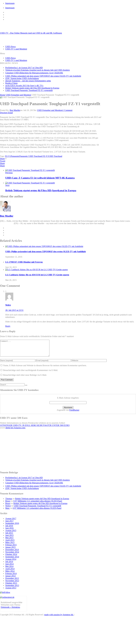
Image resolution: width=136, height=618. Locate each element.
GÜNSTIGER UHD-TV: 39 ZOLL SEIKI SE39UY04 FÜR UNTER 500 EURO (35, 425)
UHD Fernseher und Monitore (50, 110)
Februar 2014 (11, 573)
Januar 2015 (10, 547)
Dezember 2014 (12, 549)
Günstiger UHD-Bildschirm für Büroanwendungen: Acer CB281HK (34, 73)
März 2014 (9, 571)
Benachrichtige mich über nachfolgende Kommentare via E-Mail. (30, 370)
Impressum (9, 3)
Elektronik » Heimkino (10, 607)
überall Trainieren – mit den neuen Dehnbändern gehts (28, 81)
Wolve (8, 305)
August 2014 (10, 559)
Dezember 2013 (12, 578)
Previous (9, 173)
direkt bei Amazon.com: (15, 428)
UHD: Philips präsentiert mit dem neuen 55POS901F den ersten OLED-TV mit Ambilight (43, 76)
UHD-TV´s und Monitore (16, 49)
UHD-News (10, 46)
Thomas (8, 498)
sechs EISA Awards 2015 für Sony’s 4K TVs (24, 85)
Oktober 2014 (11, 554)
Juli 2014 (9, 561)
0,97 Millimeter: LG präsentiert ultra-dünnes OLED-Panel (37, 501)
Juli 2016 (9, 526)
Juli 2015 (9, 533)
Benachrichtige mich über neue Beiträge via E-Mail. (25, 375)
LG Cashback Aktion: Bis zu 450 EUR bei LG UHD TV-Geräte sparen (37, 275)
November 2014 (12, 552)
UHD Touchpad (55, 156)
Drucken (3, 113)
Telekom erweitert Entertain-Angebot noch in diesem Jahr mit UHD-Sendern (37, 70)
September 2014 (12, 557)
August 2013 (10, 588)
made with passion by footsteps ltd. (59, 614)
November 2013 (12, 580)
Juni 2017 (9, 521)
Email (10, 113)
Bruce (7, 501)
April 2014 (9, 569)
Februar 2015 (11, 545)
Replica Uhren (11, 83)
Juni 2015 (9, 535)
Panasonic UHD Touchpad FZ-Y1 (33, 156)
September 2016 (12, 523)
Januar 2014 (10, 576)
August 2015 (10, 530)
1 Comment (67, 110)
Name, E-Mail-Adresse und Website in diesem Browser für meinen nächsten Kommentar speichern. (45, 365)
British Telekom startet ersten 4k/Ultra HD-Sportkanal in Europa (32, 88)
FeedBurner (74, 410)
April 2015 (9, 540)
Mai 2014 (9, 566)
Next (7, 185)
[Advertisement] (119, 134)
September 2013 (12, 585)
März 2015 (9, 542)
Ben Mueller (15, 110)
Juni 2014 (9, 564)
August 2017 (10, 518)
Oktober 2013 (11, 583)
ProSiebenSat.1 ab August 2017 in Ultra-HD (24, 68)
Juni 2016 (9, 528)
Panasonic (15, 156)
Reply (7, 326)
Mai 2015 (9, 537)
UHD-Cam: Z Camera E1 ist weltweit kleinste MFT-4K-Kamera (40, 177)
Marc (7, 508)
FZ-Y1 (8, 156)
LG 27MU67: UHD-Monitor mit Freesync (24, 262)
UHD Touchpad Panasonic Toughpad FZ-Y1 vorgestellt (29, 90)
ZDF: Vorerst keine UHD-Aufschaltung (22, 78)
